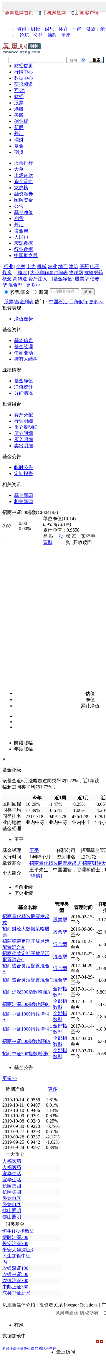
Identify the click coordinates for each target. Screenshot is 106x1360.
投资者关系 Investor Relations (68, 1304)
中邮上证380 (15, 1286)
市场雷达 (23, 175)
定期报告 (23, 473)
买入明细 (23, 439)
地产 (63, 266)
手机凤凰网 (54, 12)
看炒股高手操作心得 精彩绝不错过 (29, 1348)
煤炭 (7, 272)
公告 (19, 206)
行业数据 (23, 249)
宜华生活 (11, 1173)
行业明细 (23, 420)
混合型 (15, 284)
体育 (63, 28)
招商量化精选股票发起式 (55, 863)
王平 (34, 850)
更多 (52, 1089)
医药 (84, 266)
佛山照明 (11, 1210)
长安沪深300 (15, 1243)
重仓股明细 (26, 427)
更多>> (33, 284)
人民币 (21, 237)
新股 (19, 127)
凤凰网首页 (21, 12)
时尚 (77, 28)
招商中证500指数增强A (26, 1041)
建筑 (73, 266)
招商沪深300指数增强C (26, 1004)
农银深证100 (15, 1268)
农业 (52, 266)
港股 (19, 108)
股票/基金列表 (19, 301)
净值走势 (23, 318)
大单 (19, 169)
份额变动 (23, 352)
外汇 (19, 133)
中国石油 (58, 301)
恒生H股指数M (18, 1231)
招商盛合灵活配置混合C (27, 979)
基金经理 (23, 346)
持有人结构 (26, 358)
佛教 (52, 35)
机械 (42, 266)
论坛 (24, 35)
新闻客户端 (87, 12)
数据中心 (23, 78)
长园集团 (11, 1185)
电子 (95, 266)
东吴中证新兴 (16, 1292)
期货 (19, 152)
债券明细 (23, 433)
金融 (20, 266)
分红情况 (23, 393)
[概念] (22, 272)
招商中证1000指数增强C (27, 1028)
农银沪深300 (15, 1280)
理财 (19, 139)
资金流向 (23, 181)
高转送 (20, 278)
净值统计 (23, 386)
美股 (19, 115)
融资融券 (23, 193)
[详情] (35, 875)
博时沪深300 (15, 1237)
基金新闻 (23, 495)
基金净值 (23, 212)
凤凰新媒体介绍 (18, 1304)
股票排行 (23, 162)
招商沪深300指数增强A (26, 991)
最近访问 (65, 1351)
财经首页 (23, 65)
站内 (73, 60)
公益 (38, 35)
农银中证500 (15, 1274)
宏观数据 (23, 243)
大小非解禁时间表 (49, 272)
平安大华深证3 (17, 1249)
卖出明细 (23, 445)
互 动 (19, 90)
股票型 (82, 278)
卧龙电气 (11, 1198)
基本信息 (23, 340)
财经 (35, 28)
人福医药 (11, 1161)
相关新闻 (23, 501)
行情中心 (23, 71)
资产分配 (23, 414)
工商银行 (78, 301)
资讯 (21, 28)
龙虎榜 (21, 187)
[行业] (8, 266)
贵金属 (21, 230)
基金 (19, 145)
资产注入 (37, 278)
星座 (66, 35)
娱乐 (49, 28)
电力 (31, 266)
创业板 (21, 121)
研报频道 (23, 84)
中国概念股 (26, 255)
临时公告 (23, 467)
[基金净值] (63, 278)
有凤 (19, 1324)
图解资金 (23, 199)
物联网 (76, 272)
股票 (19, 102)
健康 (91, 28)
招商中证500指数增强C (26, 1053)
